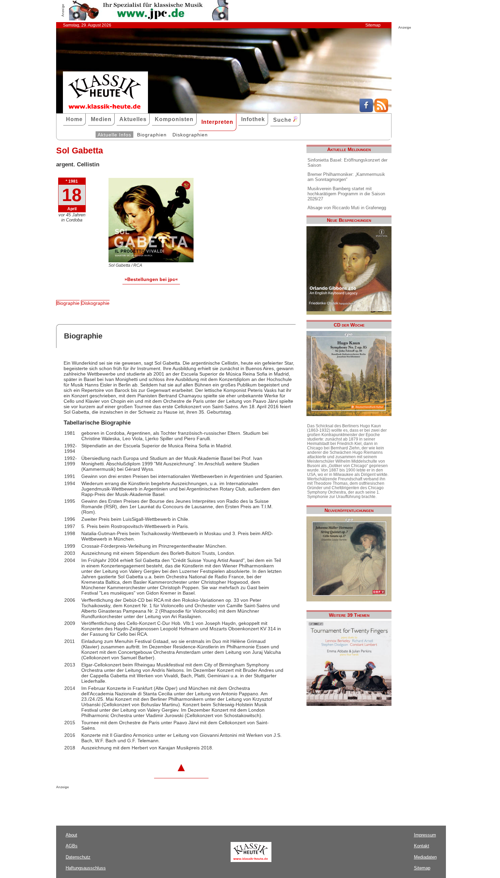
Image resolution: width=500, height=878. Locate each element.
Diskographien (190, 134)
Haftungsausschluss (86, 868)
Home (74, 119)
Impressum (425, 835)
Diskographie (95, 303)
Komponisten (174, 119)
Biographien (152, 134)
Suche (283, 120)
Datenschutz (78, 857)
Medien (101, 119)
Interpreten (217, 122)
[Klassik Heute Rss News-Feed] (381, 110)
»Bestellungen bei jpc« (151, 279)
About (71, 835)
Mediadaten (425, 857)
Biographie (68, 303)
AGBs (72, 845)
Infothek (253, 119)
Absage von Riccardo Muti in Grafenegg (346, 207)
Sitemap (373, 25)
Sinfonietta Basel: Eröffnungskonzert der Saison (347, 163)
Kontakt (421, 845)
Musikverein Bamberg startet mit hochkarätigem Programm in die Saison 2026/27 (346, 193)
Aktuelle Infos (114, 134)
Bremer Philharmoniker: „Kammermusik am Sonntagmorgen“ (346, 177)
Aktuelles (133, 119)
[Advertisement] (135, 802)
